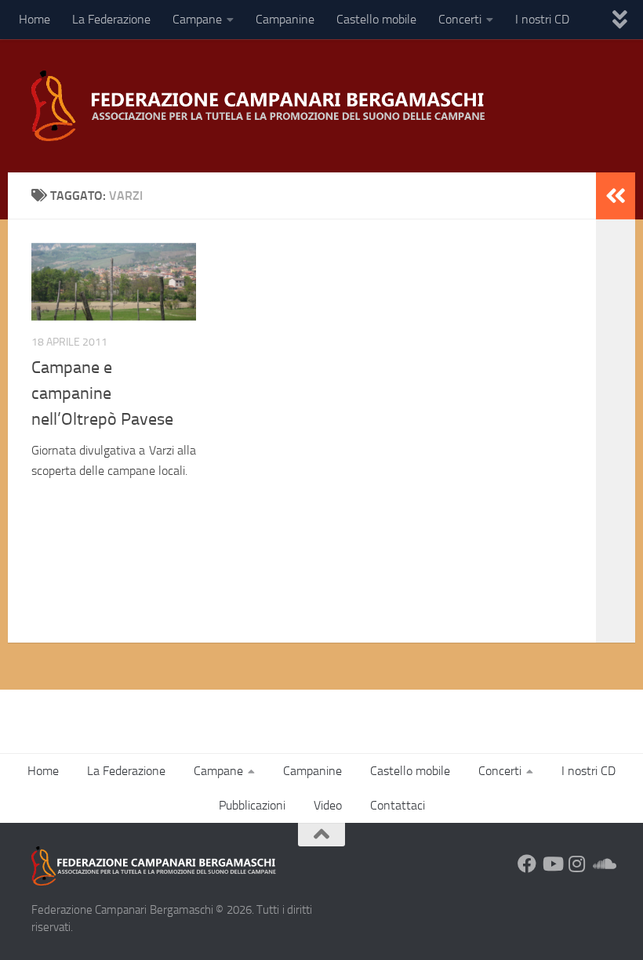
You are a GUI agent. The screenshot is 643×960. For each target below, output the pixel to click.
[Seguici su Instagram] (577, 863)
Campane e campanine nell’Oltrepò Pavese (102, 393)
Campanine (285, 19)
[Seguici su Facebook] (527, 863)
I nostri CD (542, 19)
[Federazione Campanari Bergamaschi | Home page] (263, 106)
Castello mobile (376, 19)
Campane (197, 19)
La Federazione (111, 19)
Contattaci (397, 805)
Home (34, 19)
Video (328, 805)
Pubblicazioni (252, 805)
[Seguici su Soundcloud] (602, 863)
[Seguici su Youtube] (552, 863)
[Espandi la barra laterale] (615, 195)
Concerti (459, 19)
